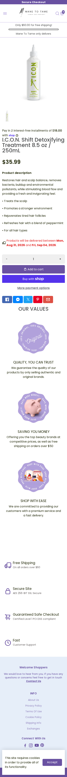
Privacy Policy (33, 705)
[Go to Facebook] (7, 299)
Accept (52, 762)
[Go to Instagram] (31, 746)
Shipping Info (33, 723)
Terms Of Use (33, 711)
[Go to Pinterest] (37, 299)
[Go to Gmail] (48, 299)
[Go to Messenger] (18, 299)
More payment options (33, 288)
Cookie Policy (33, 717)
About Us (33, 700)
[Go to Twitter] (28, 299)
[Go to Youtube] (36, 746)
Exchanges (33, 728)
